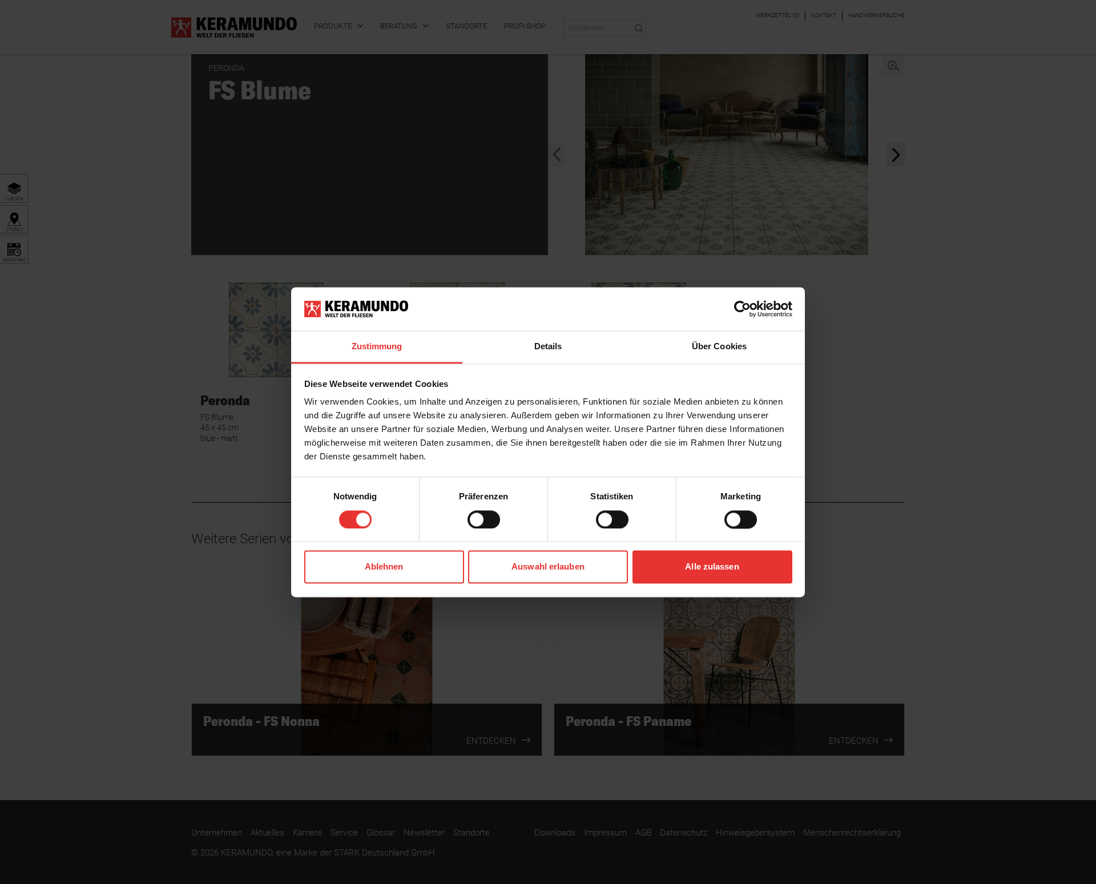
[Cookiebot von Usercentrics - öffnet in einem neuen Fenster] (742, 308)
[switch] (484, 519)
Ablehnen (384, 567)
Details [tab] (548, 347)
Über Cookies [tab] (719, 347)
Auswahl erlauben (548, 567)
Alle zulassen (712, 567)
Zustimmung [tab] (377, 347)
